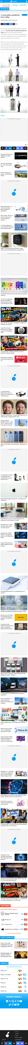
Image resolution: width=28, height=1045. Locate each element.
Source (3, 115)
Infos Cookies (18, 1041)
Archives (4, 1039)
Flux (3, 1041)
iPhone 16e (4, 991)
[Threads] (16, 1001)
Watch (17, 966)
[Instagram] (12, 1004)
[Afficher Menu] (1, 1)
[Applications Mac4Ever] (7, 1001)
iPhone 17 (3, 982)
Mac (7, 966)
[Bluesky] (15, 1004)
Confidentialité (18, 1039)
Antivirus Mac (23, 5)
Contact (17, 1031)
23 (17, 24)
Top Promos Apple (6, 5)
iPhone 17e (4, 970)
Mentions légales (19, 1037)
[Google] (13, 1001)
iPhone (10, 966)
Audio (20, 966)
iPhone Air (3, 987)
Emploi (16, 1035)
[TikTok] (10, 1004)
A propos (17, 1033)
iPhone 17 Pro (4, 978)
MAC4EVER (14, 1)
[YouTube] (20, 1001)
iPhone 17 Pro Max (6, 974)
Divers (6, 11)
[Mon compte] (27, 1)
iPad (14, 966)
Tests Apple (15, 5)
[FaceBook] (18, 1001)
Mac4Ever (2, 11)
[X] (10, 1001)
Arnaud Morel (5, 20)
